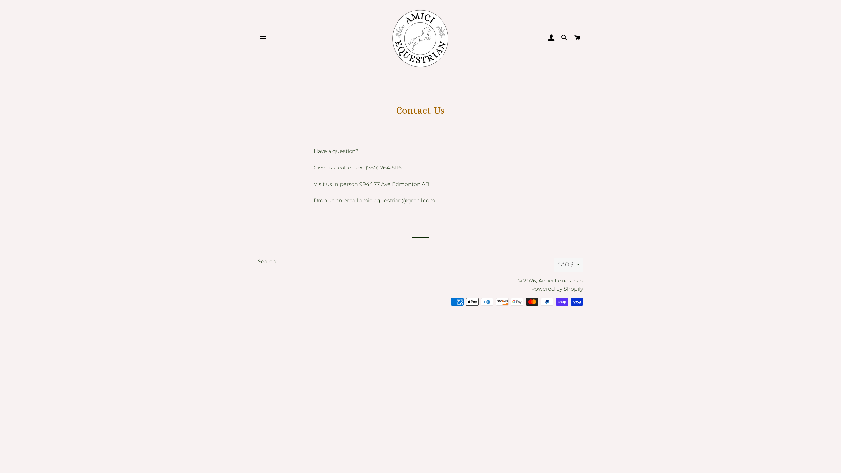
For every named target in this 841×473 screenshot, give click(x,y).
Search (267, 262)
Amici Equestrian (560, 281)
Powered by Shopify (557, 289)
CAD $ (565, 264)
